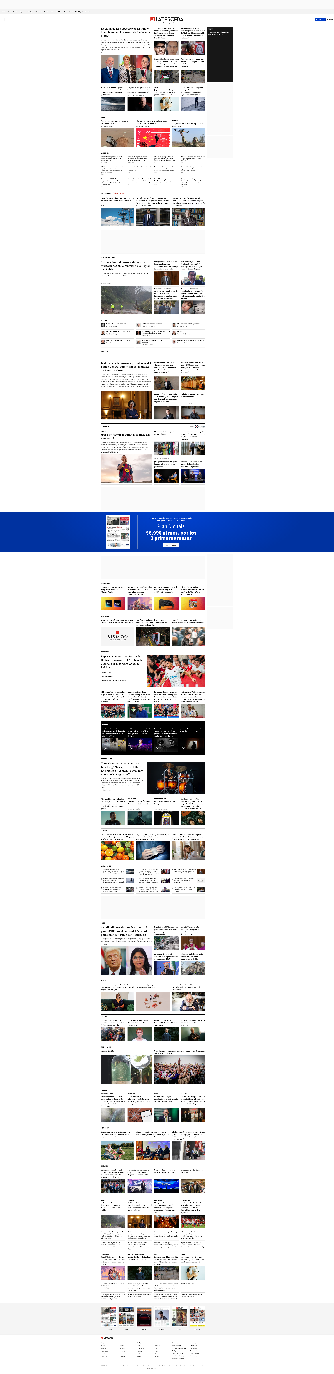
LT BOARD (105, 426)
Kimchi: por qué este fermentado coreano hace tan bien (191, 1296)
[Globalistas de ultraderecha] (103, 325)
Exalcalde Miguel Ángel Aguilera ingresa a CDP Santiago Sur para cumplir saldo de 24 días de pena (191, 265)
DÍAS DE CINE (132, 799)
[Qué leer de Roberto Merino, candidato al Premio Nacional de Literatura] (188, 1001)
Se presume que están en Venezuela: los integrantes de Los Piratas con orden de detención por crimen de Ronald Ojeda (166, 33)
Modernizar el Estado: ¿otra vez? (188, 324)
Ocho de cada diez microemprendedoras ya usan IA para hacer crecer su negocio (139, 1100)
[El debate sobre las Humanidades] (103, 333)
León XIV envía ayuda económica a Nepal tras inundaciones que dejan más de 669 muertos (165, 181)
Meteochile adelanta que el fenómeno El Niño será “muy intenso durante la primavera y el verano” (112, 91)
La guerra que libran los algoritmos (188, 124)
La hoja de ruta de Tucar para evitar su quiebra (192, 395)
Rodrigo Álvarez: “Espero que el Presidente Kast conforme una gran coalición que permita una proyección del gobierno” (188, 202)
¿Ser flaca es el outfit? (188, 1284)
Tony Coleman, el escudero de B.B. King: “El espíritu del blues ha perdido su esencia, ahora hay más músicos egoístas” (122, 769)
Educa (156, 1094)
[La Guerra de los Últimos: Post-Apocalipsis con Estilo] (140, 818)
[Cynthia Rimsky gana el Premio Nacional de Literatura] (140, 1034)
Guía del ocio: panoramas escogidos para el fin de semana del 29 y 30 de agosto (179, 1052)
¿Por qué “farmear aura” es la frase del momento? (125, 437)
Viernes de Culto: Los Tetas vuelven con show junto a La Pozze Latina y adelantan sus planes (165, 732)
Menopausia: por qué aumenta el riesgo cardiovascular (150, 986)
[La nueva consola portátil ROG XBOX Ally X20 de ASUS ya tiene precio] (166, 603)
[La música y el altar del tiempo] (166, 818)
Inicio (3, 12)
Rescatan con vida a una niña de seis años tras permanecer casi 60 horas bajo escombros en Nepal (192, 62)
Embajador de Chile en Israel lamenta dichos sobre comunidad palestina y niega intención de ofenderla (166, 265)
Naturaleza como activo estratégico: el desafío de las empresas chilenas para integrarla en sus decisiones (113, 1101)
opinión (103, 431)
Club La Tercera (68, 12)
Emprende (131, 1094)
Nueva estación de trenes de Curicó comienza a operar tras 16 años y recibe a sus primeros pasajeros (165, 169)
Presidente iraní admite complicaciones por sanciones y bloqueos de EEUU (166, 956)
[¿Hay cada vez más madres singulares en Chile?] (192, 745)
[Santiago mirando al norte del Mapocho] (138, 342)
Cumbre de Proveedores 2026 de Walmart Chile (164, 1171)
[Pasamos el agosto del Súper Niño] (103, 342)
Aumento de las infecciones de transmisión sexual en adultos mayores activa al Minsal (112, 889)
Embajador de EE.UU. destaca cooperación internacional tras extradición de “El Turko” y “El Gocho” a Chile (111, 182)
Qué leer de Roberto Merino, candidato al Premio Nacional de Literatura (186, 987)
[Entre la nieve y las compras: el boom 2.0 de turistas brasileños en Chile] (117, 217)
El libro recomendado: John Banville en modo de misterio (193, 1022)
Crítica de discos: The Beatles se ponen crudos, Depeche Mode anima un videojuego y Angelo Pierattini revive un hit (192, 804)
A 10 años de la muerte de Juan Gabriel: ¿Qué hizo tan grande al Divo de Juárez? (139, 732)
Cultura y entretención (136, 1254)
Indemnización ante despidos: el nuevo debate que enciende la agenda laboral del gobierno (193, 435)
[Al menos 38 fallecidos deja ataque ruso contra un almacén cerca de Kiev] (193, 968)
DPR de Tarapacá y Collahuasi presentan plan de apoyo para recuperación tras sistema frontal (164, 158)
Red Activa (184, 1094)
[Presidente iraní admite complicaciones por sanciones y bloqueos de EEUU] (166, 968)
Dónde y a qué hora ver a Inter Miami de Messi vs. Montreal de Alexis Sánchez (184, 889)
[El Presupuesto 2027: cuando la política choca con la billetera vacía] (138, 333)
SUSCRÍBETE (171, 545)
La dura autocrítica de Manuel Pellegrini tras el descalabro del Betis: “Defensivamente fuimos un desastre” (139, 697)
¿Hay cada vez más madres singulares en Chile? (191, 730)
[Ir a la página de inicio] (167, 19)
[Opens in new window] (144, 1327)
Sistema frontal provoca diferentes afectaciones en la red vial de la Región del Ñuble (112, 158)
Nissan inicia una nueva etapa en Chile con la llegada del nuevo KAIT (138, 1172)
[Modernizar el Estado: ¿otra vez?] (174, 325)
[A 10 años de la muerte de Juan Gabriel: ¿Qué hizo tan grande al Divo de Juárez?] (140, 745)
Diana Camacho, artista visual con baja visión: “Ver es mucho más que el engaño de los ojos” (117, 987)
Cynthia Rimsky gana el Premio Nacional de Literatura (138, 1022)
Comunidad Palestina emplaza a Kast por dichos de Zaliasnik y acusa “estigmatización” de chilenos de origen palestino (166, 62)
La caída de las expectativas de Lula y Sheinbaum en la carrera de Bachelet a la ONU (125, 33)
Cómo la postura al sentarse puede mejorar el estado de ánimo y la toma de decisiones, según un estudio (188, 837)
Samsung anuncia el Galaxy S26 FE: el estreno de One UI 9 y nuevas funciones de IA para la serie (113, 1297)
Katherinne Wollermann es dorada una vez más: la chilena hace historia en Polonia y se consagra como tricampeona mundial (193, 697)
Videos (52, 12)
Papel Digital (79, 12)
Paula (156, 87)
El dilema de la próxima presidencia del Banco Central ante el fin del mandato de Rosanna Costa (139, 158)
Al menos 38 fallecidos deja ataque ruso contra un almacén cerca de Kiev (192, 956)
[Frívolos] (174, 333)
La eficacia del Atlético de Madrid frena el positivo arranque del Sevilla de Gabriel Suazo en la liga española (191, 1208)
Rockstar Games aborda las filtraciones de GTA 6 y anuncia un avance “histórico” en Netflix (140, 591)
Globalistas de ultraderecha (116, 324)
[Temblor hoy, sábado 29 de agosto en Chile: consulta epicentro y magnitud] (117, 636)
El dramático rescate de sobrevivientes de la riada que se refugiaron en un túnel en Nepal (113, 732)
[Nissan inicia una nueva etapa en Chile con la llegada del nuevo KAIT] (140, 1186)
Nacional (15, 12)
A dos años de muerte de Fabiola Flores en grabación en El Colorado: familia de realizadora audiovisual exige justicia (193, 293)
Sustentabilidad (107, 1094)
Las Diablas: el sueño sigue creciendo (190, 340)
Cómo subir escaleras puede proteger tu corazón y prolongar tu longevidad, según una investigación (192, 91)
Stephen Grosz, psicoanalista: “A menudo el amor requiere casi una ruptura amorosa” (139, 90)
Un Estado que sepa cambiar (152, 324)
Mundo (46, 12)
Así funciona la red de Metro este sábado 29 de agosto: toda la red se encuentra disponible (151, 622)
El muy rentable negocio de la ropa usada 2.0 (166, 433)
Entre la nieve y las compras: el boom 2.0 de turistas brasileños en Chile (117, 199)
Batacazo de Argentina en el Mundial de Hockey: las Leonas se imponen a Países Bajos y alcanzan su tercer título (166, 697)
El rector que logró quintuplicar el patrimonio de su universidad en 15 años (166, 1100)
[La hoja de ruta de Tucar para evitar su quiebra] (193, 413)
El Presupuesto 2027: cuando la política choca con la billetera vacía (156, 332)
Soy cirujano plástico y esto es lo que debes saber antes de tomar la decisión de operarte (152, 837)
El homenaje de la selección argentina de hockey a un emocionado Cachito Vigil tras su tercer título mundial (113, 697)
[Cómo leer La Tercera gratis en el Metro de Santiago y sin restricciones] (188, 636)
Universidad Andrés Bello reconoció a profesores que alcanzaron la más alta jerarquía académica (112, 1173)
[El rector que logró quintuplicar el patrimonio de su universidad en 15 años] (166, 1115)
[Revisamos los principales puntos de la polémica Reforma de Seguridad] (193, 476)
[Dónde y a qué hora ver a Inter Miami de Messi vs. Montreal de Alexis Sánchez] (201, 889)
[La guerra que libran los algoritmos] (188, 137)
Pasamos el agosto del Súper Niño (118, 340)
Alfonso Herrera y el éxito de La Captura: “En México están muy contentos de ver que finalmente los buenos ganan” (113, 804)
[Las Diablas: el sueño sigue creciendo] (174, 342)
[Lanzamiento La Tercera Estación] (193, 1186)
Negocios (22, 12)
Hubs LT (104, 1090)
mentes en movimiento (162, 459)
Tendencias (158, 1200)
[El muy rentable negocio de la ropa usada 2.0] (166, 448)
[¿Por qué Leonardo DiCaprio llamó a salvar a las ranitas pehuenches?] (166, 476)
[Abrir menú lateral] (3, 19)
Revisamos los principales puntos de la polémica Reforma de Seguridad (191, 464)
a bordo (183, 459)
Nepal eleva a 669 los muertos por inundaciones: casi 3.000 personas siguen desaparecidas (166, 930)
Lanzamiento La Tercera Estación (192, 1171)
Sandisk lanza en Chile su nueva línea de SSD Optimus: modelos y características (113, 1286)
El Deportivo (38, 12)
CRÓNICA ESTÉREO (160, 799)
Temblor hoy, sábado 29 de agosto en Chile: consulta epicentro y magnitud (117, 621)
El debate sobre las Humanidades (118, 331)
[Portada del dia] (118, 548)
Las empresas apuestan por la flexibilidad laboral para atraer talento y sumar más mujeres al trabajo (193, 1100)
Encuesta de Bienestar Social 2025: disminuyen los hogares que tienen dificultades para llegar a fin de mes (166, 397)
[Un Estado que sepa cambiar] (138, 325)
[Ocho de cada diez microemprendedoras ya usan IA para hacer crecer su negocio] (140, 1115)
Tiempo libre (106, 1047)
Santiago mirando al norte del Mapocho (152, 341)
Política (9, 12)
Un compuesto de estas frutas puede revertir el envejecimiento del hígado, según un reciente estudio (117, 837)
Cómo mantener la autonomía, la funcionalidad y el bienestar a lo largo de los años (115, 1134)
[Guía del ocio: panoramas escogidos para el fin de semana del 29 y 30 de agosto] (179, 1069)
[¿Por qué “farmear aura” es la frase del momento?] (126, 468)
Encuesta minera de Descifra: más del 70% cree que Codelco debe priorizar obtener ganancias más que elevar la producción (193, 367)
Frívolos (180, 331)
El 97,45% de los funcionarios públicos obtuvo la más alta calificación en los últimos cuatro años (148, 881)
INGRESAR (330, 19)
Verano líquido (107, 1051)
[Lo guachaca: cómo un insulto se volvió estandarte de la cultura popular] (113, 1034)
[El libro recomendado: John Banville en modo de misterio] (193, 1034)
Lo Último (59, 12)
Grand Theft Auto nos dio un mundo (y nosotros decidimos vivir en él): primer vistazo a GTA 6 (113, 1260)
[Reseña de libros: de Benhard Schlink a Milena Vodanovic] (166, 1034)
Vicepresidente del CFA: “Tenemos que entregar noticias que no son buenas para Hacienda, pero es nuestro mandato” (165, 367)
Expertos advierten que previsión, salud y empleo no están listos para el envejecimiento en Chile (153, 1134)
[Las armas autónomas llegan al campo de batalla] (117, 137)
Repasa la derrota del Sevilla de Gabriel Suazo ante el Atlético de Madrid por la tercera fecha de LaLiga (121, 662)
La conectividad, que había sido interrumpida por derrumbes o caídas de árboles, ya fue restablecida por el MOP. (124, 274)
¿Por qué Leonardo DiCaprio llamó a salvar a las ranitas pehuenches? (165, 464)
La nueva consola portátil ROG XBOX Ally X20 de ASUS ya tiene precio (165, 589)
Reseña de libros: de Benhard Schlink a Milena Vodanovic (165, 1022)
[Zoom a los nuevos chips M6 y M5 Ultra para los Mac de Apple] (113, 603)
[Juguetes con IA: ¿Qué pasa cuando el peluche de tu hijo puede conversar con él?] (166, 104)
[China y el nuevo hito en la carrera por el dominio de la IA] (153, 137)
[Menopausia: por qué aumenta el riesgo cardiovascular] (153, 1001)
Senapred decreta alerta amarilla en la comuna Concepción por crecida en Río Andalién (140, 169)
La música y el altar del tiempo (164, 803)
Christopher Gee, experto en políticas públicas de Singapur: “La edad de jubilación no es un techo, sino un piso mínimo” (188, 1135)
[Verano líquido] (126, 1069)
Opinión (175, 121)
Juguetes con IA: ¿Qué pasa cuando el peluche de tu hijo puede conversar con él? (165, 92)
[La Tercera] (109, 1327)
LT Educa (87, 12)
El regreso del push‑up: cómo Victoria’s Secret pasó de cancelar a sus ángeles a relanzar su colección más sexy (192, 182)
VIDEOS (105, 725)
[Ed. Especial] (162, 1327)
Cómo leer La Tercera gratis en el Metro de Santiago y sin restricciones (188, 621)
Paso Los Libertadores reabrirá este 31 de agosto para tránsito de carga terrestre (193, 158)
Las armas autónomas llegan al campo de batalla (115, 122)
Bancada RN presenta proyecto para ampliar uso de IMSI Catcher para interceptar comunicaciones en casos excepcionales (166, 293)
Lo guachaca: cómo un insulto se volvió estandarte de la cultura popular (113, 1022)
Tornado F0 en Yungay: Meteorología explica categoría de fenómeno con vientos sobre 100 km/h (193, 169)
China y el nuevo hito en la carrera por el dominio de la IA (151, 122)
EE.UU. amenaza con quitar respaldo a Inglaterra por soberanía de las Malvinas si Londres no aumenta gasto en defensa (113, 169)
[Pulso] (126, 1327)
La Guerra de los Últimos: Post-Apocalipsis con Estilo (140, 803)
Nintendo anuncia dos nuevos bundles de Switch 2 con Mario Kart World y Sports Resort (193, 591)
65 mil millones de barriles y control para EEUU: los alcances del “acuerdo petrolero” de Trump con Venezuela (139, 181)
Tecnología (30, 12)
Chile (103, 1200)
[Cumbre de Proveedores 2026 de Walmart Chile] (166, 1186)
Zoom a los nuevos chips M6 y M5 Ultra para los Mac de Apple (112, 589)
